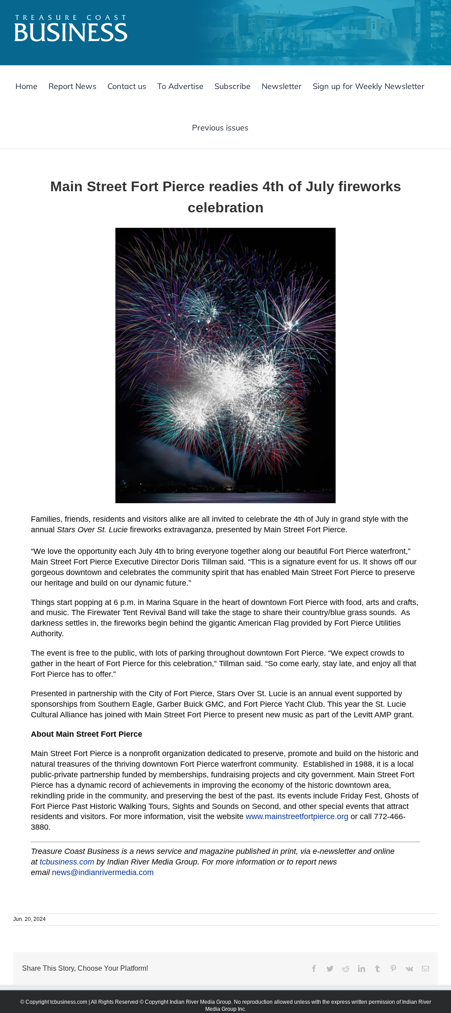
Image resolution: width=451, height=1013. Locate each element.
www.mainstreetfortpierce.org (297, 816)
